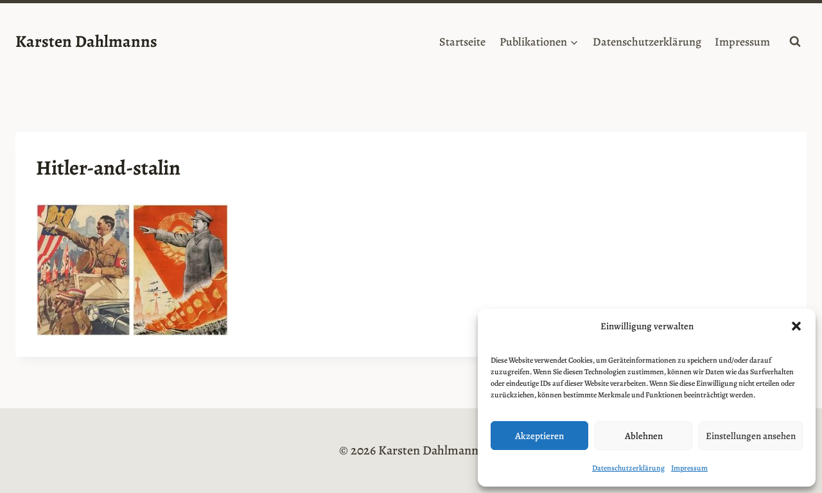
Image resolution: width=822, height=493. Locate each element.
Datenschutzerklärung (628, 468)
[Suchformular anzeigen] (795, 41)
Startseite (462, 41)
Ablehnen (644, 435)
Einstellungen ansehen (751, 435)
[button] (796, 326)
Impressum (689, 468)
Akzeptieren (539, 435)
